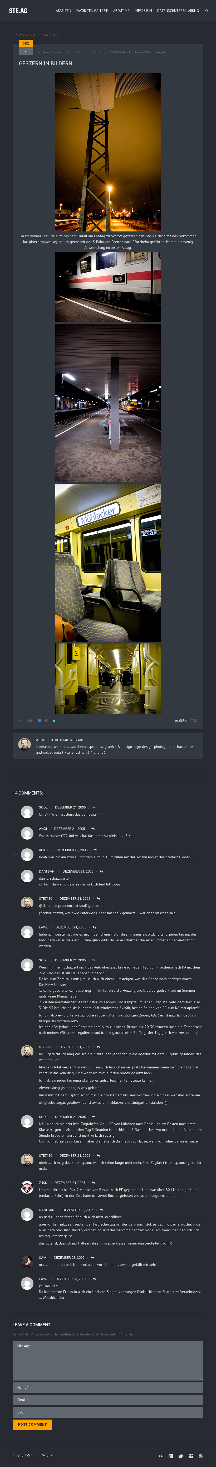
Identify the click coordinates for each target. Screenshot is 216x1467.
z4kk (43, 1183)
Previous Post (25, 34)
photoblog (168, 52)
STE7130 (76, 740)
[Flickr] (160, 1456)
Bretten (122, 52)
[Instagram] (190, 1456)
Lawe (43, 1279)
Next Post (48, 34)
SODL (43, 807)
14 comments (86, 52)
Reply (94, 808)
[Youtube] (200, 1456)
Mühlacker (136, 52)
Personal (62, 52)
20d (113, 52)
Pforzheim (152, 52)
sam (42, 1258)
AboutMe (48, 52)
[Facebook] (170, 1456)
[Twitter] (180, 1456)
